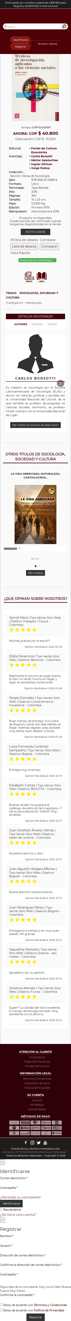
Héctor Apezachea (44, 160)
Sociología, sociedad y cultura (32, 295)
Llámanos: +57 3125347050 (17, 1152)
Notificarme (35, 232)
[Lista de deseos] (32, 558)
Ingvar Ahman (41, 164)
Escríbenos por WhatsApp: (51, 1152)
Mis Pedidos (37, 1104)
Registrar (20, 46)
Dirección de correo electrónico (23, 1255)
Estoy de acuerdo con (35, 1305)
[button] (60, 383)
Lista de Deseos (37, 1109)
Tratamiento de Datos (37, 1083)
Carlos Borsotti (41, 156)
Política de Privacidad (37, 1087)
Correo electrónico (14, 1178)
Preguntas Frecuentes (37, 1061)
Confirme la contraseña (17, 1295)
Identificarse (20, 39)
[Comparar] (37, 558)
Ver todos (35, 573)
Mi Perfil (37, 1100)
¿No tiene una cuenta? (18, 1215)
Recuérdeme (12, 1209)
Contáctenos (37, 1057)
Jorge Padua (40, 168)
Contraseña (9, 1188)
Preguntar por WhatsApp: (36, 260)
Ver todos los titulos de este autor (35, 425)
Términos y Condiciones (37, 1078)
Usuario (6, 1246)
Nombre (6, 1236)
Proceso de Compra (37, 1066)
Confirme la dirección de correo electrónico (31, 1265)
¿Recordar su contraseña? (20, 1197)
